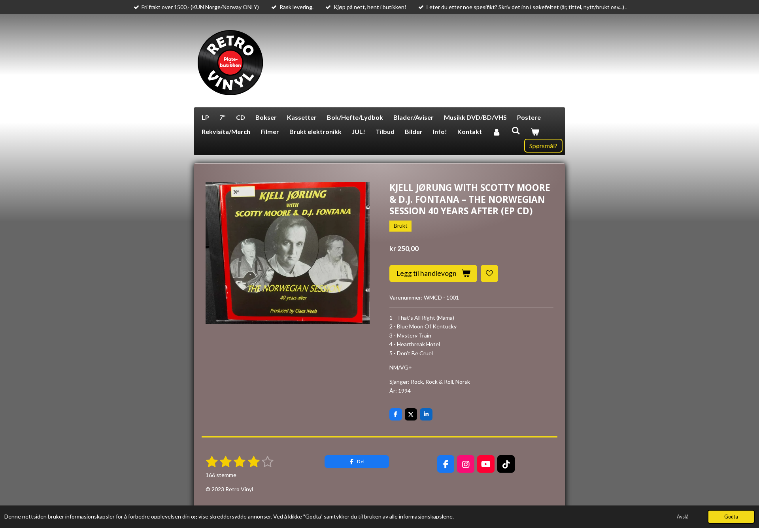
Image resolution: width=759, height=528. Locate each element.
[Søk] (515, 130)
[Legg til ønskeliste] (489, 273)
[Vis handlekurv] (534, 131)
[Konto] (496, 131)
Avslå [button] (683, 517)
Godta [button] (731, 517)
